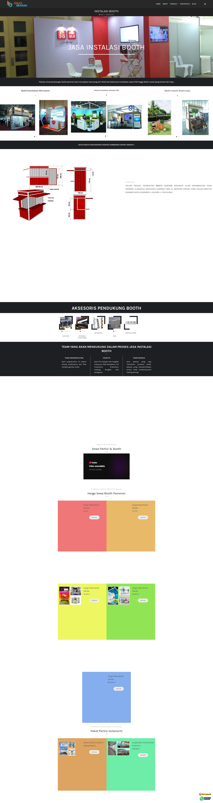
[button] (64, 596)
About (165, 4)
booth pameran (68, 82)
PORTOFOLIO (185, 4)
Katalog (94, 517)
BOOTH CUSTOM (164, 185)
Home (158, 4)
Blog (194, 4)
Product (173, 4)
